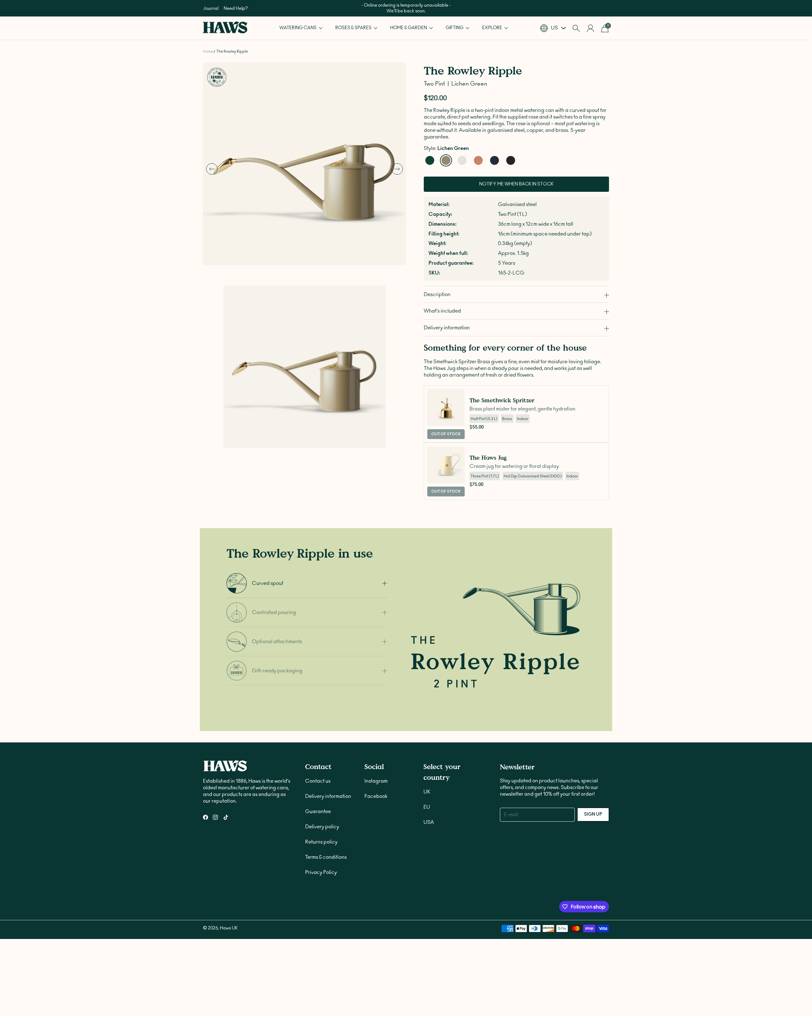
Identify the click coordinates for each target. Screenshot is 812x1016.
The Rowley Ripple (232, 51)
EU (426, 807)
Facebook (375, 796)
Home (208, 51)
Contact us (318, 781)
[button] (301, 28)
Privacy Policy (321, 872)
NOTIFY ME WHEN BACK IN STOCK (516, 184)
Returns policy (321, 842)
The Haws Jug (488, 458)
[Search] (576, 28)
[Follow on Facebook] (205, 817)
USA (428, 822)
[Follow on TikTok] (226, 817)
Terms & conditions (326, 857)
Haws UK (229, 928)
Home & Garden (409, 28)
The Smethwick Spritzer (501, 400)
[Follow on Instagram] (215, 817)
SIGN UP (593, 814)
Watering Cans (298, 28)
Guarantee (318, 811)
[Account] (590, 28)
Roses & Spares (353, 28)
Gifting (455, 28)
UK (426, 791)
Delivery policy (322, 826)
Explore (492, 28)
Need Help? (236, 8)
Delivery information (328, 796)
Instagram (376, 781)
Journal (211, 8)
